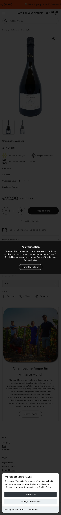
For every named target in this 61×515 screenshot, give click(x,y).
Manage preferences (31, 501)
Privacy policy (11, 509)
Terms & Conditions (28, 509)
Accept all (31, 494)
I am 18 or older (31, 267)
